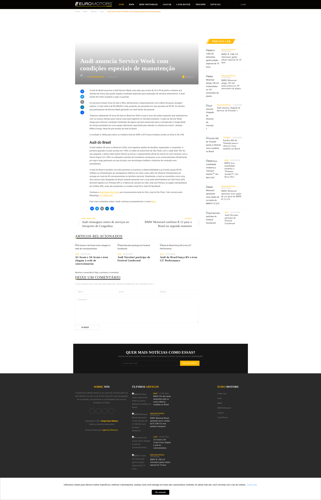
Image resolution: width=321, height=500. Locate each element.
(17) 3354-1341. (106, 195)
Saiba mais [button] (252, 485)
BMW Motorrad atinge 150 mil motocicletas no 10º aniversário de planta (231, 84)
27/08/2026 (164, 393)
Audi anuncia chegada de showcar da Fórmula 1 (228, 109)
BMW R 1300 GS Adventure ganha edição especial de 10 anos (231, 58)
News (85, 11)
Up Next (188, 218)
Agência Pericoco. (110, 430)
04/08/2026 (235, 160)
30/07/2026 (226, 188)
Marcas (94, 11)
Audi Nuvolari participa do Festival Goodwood (133, 259)
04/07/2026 (170, 254)
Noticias (215, 4)
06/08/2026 (237, 137)
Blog (153, 201)
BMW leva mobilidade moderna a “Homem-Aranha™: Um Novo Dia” (231, 170)
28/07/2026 (128, 254)
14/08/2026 (226, 77)
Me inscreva (190, 363)
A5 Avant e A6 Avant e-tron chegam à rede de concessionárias (91, 260)
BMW (131, 4)
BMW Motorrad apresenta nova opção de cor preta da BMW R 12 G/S (231, 195)
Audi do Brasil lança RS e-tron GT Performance (178, 259)
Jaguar (167, 4)
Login (243, 4)
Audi (121, 4)
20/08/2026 (85, 254)
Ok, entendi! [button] (160, 492)
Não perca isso (89, 218)
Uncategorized (224, 105)
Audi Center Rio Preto (109, 192)
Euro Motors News (96, 76)
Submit (85, 327)
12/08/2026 (237, 105)
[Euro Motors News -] (93, 4)
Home (77, 11)
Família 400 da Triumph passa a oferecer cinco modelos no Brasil (231, 144)
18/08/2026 (226, 51)
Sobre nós (221, 393)
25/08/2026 (155, 415)
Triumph (200, 4)
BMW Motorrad (148, 4)
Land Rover (183, 4)
